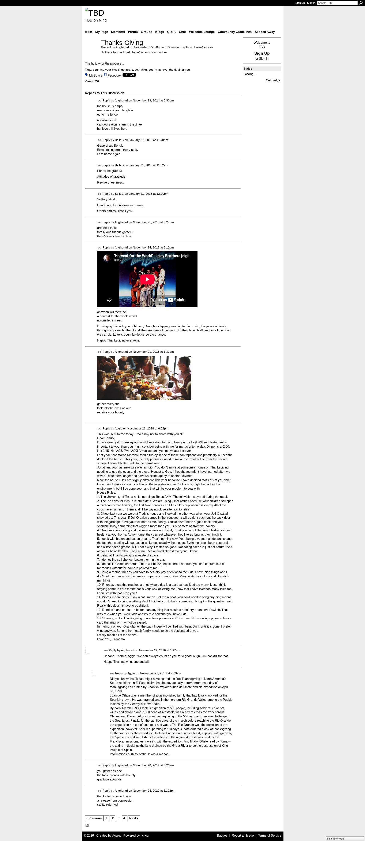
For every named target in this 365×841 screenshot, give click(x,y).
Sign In (311, 2)
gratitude (132, 69)
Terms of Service (269, 835)
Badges (222, 835)
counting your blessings (108, 69)
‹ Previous (94, 818)
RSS (87, 826)
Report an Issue (243, 835)
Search (361, 3)
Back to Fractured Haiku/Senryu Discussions (136, 52)
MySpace (95, 75)
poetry (152, 69)
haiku (143, 69)
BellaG (119, 140)
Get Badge (273, 80)
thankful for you (179, 69)
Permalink (100, 101)
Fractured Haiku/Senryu (196, 47)
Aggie (118, 428)
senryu (163, 69)
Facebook (114, 75)
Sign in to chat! (335, 838)
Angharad (122, 47)
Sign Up (300, 2)
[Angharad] (91, 50)
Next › (133, 818)
